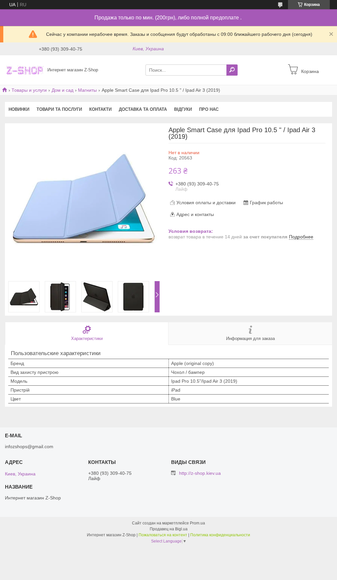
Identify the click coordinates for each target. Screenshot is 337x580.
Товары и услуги (29, 90)
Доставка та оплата (143, 109)
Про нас (209, 109)
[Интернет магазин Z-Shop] (24, 69)
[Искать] (232, 70)
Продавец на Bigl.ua (169, 529)
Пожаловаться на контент (163, 535)
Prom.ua (197, 523)
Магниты (87, 90)
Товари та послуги (59, 109)
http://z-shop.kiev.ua (200, 473)
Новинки (19, 109)
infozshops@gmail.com (29, 446)
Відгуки (183, 109)
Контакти (100, 109)
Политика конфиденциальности (220, 535)
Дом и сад (62, 90)
